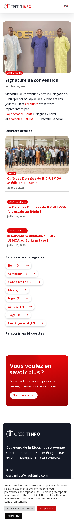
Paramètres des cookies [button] (20, 508)
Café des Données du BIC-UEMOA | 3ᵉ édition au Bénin (35, 180)
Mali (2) (13, 290)
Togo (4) (14, 315)
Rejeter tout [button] (14, 515)
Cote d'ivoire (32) (20, 282)
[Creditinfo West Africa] (17, 6)
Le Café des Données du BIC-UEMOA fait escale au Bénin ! (36, 209)
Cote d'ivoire (14, 72)
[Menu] (66, 6)
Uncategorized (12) (21, 323)
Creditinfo (31, 104)
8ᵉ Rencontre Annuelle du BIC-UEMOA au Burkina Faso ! (31, 238)
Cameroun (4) (17, 274)
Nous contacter (24, 395)
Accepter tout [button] (46, 508)
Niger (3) (14, 298)
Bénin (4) (14, 265)
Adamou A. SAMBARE (23, 119)
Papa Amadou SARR (18, 114)
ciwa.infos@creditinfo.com (27, 475)
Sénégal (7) (16, 307)
